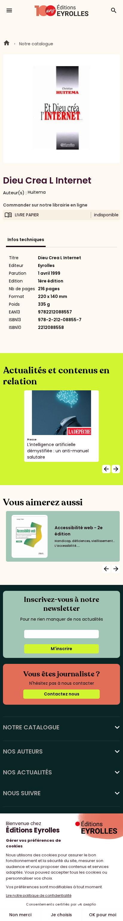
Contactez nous (61, 694)
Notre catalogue (36, 44)
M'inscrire (61, 649)
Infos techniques (25, 240)
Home (6, 43)
